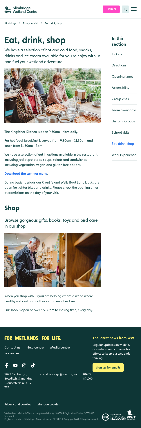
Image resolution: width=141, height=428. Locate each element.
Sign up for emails (108, 367)
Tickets (117, 54)
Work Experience (124, 155)
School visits (120, 132)
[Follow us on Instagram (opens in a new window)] (24, 365)
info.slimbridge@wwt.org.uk (58, 374)
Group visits (120, 99)
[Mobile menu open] (134, 10)
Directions (119, 65)
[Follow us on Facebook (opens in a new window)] (6, 365)
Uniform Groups (123, 121)
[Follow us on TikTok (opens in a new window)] (33, 365)
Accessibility (120, 88)
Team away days (124, 110)
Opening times (122, 76)
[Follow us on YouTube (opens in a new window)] (15, 365)
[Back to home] (131, 409)
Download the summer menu (25, 173)
